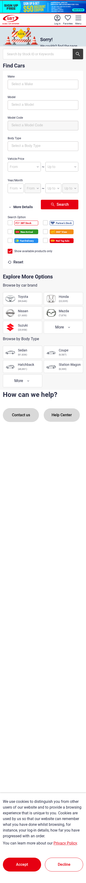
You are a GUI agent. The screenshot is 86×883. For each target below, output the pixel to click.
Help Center (62, 415)
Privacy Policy (65, 843)
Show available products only (33, 251)
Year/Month (15, 180)
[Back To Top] (74, 858)
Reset (18, 262)
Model (12, 97)
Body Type (14, 138)
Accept (22, 864)
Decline (64, 864)
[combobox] (43, 84)
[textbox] (31, 83)
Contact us (21, 415)
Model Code (15, 117)
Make (11, 76)
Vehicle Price (16, 159)
